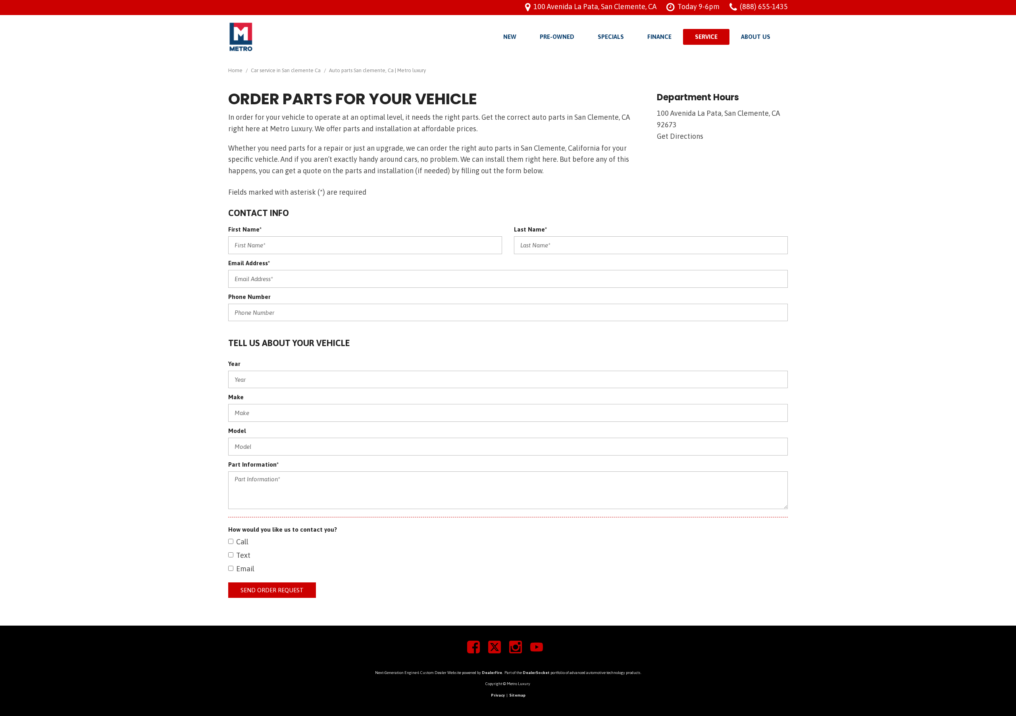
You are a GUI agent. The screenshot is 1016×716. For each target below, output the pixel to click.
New (509, 36)
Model (237, 430)
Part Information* (253, 464)
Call (242, 542)
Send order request (272, 590)
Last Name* (530, 229)
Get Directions (680, 136)
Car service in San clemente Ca (286, 70)
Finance (659, 36)
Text (243, 555)
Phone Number (249, 296)
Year (234, 363)
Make (236, 397)
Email (245, 569)
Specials (611, 36)
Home (236, 70)
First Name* (245, 229)
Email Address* (249, 263)
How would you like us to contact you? (282, 529)
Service (706, 36)
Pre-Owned (557, 36)
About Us (755, 36)
